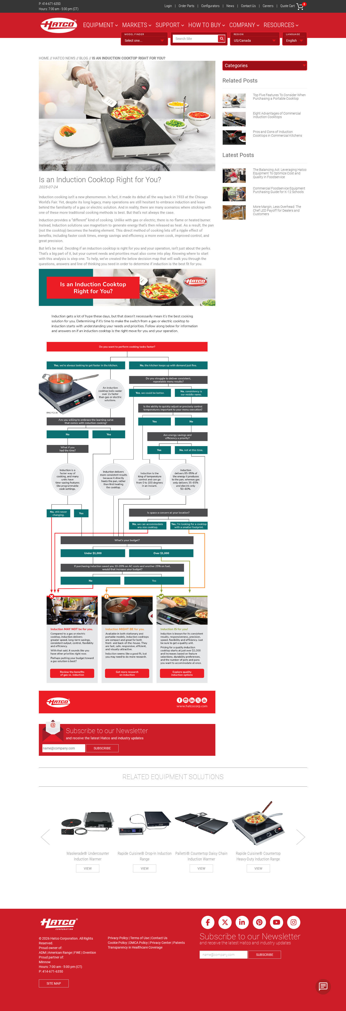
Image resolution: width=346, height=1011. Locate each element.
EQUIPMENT (98, 25)
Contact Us (248, 6)
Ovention (89, 952)
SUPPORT (168, 25)
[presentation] (45, 837)
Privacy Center (160, 943)
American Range (60, 952)
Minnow (45, 962)
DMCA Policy (138, 943)
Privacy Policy (118, 938)
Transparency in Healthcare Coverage (135, 947)
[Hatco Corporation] (59, 25)
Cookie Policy (117, 943)
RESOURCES (279, 25)
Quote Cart (292, 5)
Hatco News (64, 58)
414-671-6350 (51, 4)
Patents (179, 943)
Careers (268, 6)
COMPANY (242, 25)
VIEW (88, 868)
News (230, 6)
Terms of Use (139, 938)
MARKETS (134, 25)
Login (168, 6)
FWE (77, 952)
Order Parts (186, 6)
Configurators (210, 6)
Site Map (54, 983)
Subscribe (102, 748)
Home (44, 58)
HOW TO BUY (204, 25)
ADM (42, 952)
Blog (83, 58)
